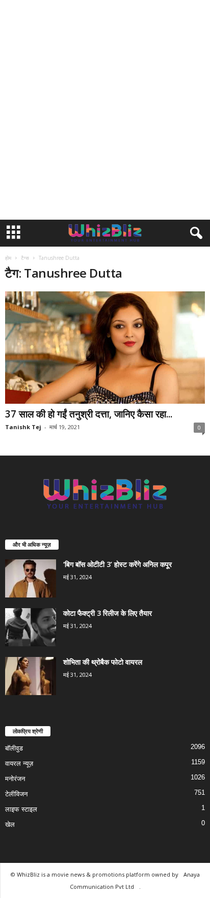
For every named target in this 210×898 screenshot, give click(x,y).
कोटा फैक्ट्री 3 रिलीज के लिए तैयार (107, 613)
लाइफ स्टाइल (21, 809)
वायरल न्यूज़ (19, 763)
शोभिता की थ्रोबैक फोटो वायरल (102, 662)
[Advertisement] (105, 110)
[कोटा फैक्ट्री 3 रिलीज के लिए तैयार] (30, 627)
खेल (10, 824)
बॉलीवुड (14, 748)
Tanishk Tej (23, 427)
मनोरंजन (15, 779)
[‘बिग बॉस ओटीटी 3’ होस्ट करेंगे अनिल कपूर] (30, 578)
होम (8, 257)
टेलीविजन (16, 794)
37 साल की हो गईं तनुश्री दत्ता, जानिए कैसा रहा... (88, 414)
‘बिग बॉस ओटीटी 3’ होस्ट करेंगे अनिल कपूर (117, 564)
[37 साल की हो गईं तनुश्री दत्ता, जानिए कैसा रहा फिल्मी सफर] (105, 347)
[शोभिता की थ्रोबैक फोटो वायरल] (30, 676)
